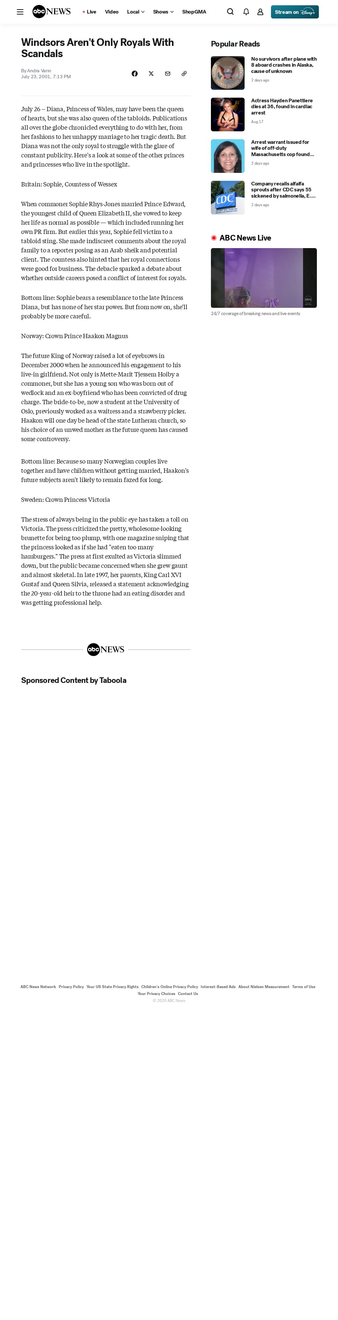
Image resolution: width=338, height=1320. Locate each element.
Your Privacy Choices (156, 993)
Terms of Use (303, 986)
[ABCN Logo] (51, 11)
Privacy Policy (71, 986)
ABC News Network (38, 986)
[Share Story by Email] (167, 73)
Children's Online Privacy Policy (169, 986)
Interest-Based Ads (218, 986)
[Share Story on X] (151, 73)
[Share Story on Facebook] (134, 73)
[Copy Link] (184, 73)
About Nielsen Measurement (263, 986)
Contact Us (188, 993)
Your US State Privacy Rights (112, 986)
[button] (20, 11)
